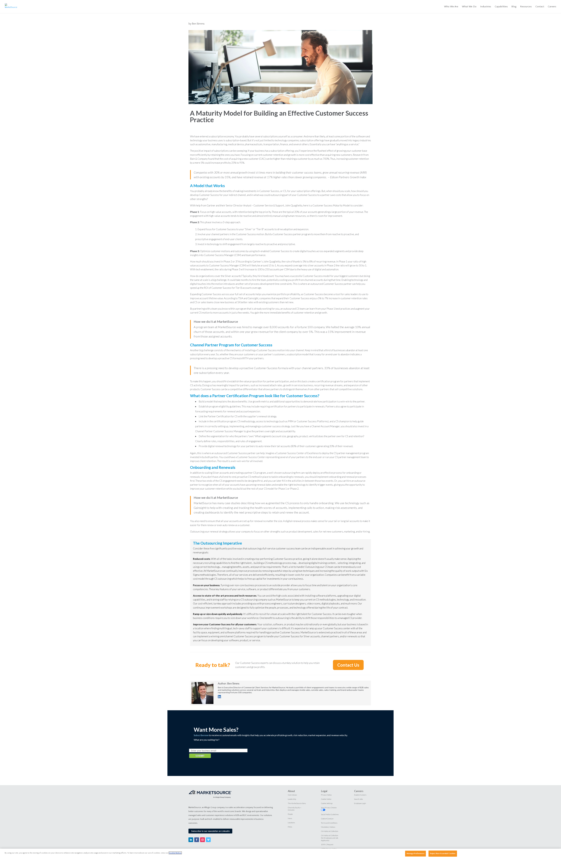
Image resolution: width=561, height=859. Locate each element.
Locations (291, 822)
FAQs (290, 827)
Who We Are (451, 7)
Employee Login (360, 803)
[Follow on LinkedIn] (190, 839)
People (290, 814)
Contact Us (348, 664)
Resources (526, 7)
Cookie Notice (326, 799)
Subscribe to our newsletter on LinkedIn (210, 831)
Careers (552, 7)
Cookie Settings (327, 803)
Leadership (292, 799)
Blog (514, 7)
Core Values (292, 795)
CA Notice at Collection (329, 831)
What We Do (469, 7)
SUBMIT (200, 755)
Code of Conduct (327, 819)
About (291, 791)
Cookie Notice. (175, 853)
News (290, 818)
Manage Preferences (415, 853)
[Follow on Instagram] (202, 839)
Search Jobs (358, 799)
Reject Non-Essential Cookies (443, 853)
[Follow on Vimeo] (208, 839)
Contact (539, 7)
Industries (485, 7)
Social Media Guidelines (330, 814)
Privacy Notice (326, 795)
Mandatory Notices (328, 827)
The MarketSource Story (297, 803)
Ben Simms (198, 23)
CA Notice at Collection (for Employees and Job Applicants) (329, 837)
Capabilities (501, 7)
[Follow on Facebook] (196, 839)
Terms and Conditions (329, 823)
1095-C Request (327, 844)
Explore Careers (360, 795)
